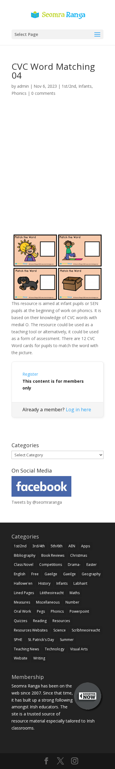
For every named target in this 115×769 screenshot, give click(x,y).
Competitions (50, 564)
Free (35, 573)
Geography (91, 573)
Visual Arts (79, 649)
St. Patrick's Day (41, 639)
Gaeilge (51, 573)
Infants (85, 86)
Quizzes (20, 620)
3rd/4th (38, 545)
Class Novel (23, 564)
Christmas (78, 555)
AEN (71, 545)
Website (20, 658)
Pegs (41, 611)
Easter (91, 564)
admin (23, 86)
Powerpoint (79, 611)
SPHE (18, 639)
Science (59, 630)
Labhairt (80, 583)
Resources (61, 620)
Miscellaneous (48, 602)
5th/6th (57, 545)
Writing (39, 658)
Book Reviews (52, 555)
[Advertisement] (57, 172)
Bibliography (24, 555)
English (19, 573)
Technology (54, 649)
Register (30, 374)
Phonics (19, 93)
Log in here (78, 409)
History (44, 583)
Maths (75, 592)
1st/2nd (69, 86)
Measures (22, 602)
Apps (85, 545)
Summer (67, 639)
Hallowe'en (23, 583)
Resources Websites (30, 630)
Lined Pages (24, 592)
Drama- (74, 564)
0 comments (43, 93)
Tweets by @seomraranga (37, 502)
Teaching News (26, 649)
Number (72, 602)
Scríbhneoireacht (86, 630)
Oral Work (22, 611)
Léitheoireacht (52, 592)
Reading (40, 620)
